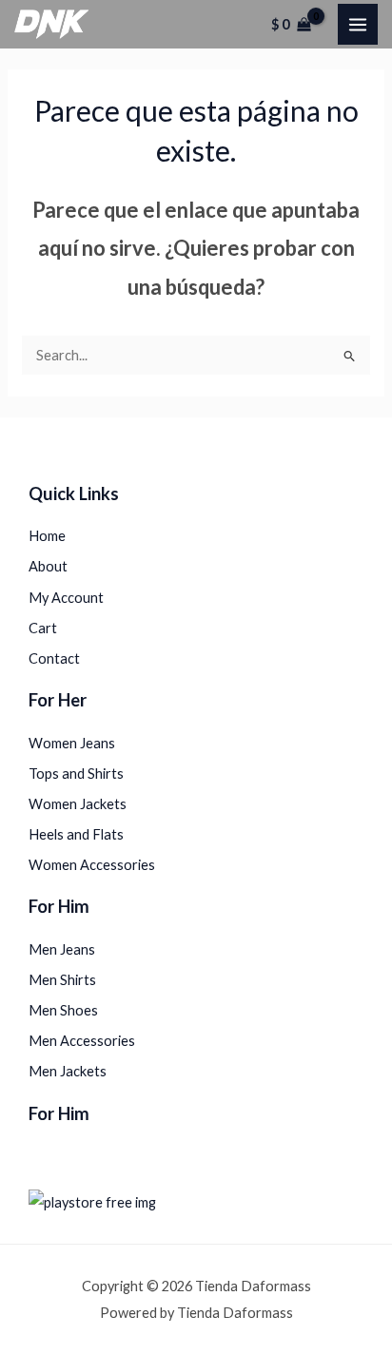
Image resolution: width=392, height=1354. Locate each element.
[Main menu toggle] (358, 24)
